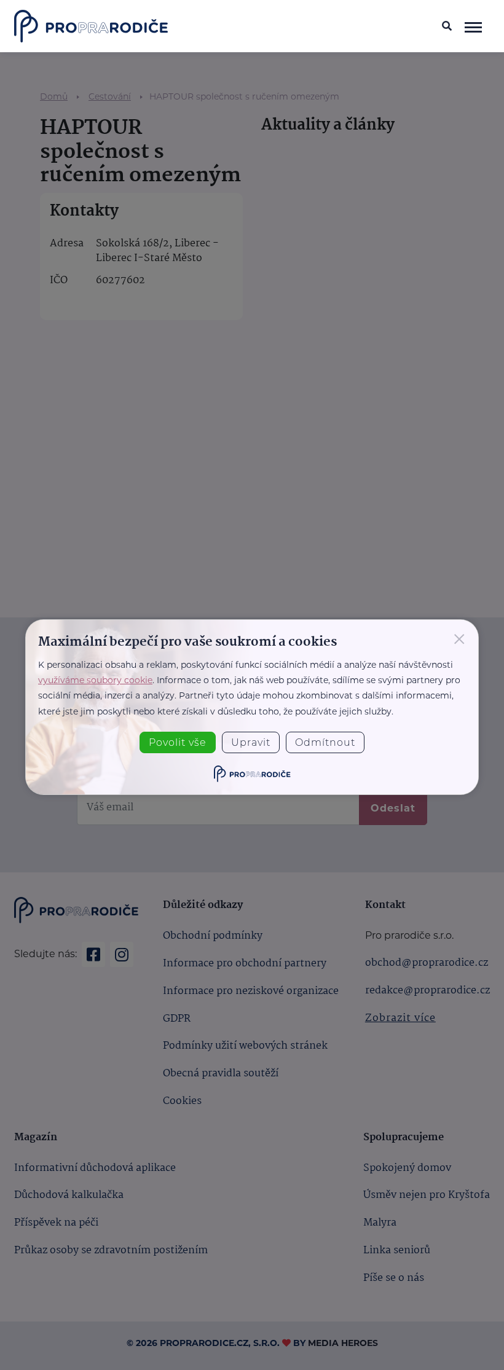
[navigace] (473, 26)
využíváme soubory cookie (95, 680)
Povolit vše (178, 742)
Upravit (250, 742)
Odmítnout (325, 742)
